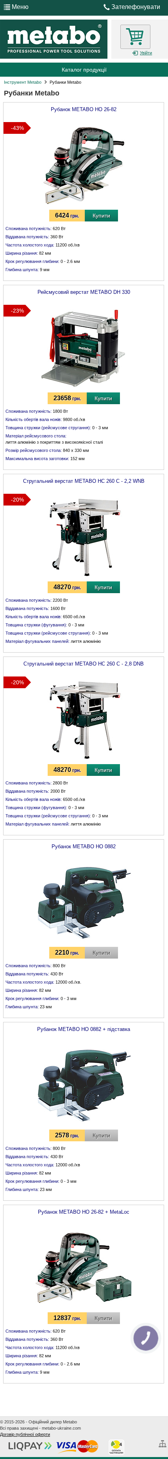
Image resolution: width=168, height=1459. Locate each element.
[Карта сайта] (163, 1441)
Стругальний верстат (84, 481)
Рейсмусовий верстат (84, 292)
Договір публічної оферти (25, 1434)
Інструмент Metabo (22, 82)
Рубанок (83, 109)
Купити (101, 215)
